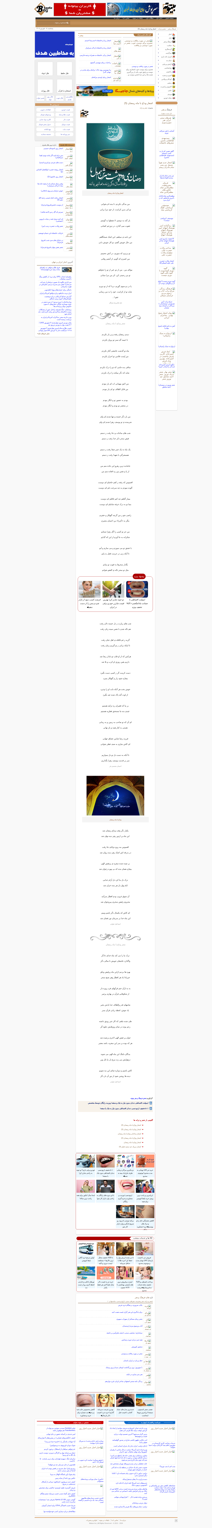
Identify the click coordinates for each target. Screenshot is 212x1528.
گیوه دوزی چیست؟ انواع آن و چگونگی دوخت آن (166, 282)
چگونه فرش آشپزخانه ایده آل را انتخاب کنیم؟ (166, 366)
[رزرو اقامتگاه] (115, 91)
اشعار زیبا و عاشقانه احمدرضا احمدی (98, 41)
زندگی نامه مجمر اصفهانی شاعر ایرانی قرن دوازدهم (123, 1381)
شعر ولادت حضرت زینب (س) (52, 226)
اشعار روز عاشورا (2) (55, 177)
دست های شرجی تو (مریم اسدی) (51, 163)
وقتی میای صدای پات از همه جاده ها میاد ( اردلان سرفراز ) (50, 185)
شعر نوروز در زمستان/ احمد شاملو (166, 386)
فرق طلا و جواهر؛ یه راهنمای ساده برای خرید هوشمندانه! (50, 268)
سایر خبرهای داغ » (43, 333)
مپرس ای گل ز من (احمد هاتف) (52, 212)
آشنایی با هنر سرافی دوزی (166, 132)
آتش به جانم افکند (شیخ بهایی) (166, 327)
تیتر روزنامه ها (65, 134)
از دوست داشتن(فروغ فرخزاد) (52, 205)
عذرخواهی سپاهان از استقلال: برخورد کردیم (59, 1449)
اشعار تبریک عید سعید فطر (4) (130, 1147)
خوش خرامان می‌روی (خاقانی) (52, 191)
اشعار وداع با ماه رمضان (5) (138, 103)
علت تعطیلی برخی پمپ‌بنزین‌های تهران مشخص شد (128, 1464)
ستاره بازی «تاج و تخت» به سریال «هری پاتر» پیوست (91, 1442)
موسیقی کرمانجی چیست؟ (166, 219)
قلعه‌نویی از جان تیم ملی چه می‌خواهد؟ (61, 1465)
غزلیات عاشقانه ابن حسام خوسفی (50, 233)
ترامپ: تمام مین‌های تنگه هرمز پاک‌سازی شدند (130, 1507)
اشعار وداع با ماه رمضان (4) (131, 1125)
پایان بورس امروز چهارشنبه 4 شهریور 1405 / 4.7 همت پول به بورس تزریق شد (55, 324)
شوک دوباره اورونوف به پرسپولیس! (62, 1445)
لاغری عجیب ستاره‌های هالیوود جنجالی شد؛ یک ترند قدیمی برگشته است (90, 1500)
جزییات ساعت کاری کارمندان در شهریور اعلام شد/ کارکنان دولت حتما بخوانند (162, 1445)
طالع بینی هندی (69, 98)
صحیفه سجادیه (46, 134)
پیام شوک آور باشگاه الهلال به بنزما (62, 1474)
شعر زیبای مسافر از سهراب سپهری (129, 1319)
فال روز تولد (50, 98)
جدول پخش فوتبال (45, 124)
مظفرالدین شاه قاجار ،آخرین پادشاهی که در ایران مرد (166, 198)
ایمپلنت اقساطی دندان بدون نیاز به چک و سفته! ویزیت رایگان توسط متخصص (118, 1103)
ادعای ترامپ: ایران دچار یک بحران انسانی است (130, 1446)
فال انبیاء (45, 73)
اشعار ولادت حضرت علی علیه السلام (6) (167, 262)
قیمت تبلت (66, 129)
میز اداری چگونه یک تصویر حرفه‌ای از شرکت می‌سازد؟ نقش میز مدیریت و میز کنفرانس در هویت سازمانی (55, 284)
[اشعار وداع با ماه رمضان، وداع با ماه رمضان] (115, 156)
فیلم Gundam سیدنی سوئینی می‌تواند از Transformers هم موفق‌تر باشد (60, 1429)
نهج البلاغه (47, 129)
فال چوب (59, 98)
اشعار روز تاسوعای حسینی (53, 148)
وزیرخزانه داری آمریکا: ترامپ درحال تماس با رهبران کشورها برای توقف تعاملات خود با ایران (128, 1451)
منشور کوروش (137, 1347)
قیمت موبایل (66, 124)
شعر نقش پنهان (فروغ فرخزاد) (52, 247)
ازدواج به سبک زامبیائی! (166, 346)
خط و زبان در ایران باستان (132, 1361)
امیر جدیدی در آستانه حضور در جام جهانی (60, 1434)
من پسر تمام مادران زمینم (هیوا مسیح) (167, 177)
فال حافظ (64, 73)
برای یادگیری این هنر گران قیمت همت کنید (127, 1312)
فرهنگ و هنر (172, 29)
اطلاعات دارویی (45, 110)
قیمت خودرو (66, 110)
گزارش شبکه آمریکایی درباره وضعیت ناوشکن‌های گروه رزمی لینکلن (57, 297)
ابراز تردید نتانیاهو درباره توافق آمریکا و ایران (55, 293)
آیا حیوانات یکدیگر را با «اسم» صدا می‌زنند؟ (60, 1442)
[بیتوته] (43, 15)
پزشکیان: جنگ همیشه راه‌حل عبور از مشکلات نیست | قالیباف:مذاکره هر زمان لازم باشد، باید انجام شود (54, 312)
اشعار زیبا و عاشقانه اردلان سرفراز (98, 48)
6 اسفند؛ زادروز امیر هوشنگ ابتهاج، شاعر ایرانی (166, 241)
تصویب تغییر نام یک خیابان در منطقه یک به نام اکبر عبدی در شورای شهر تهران (129, 1468)
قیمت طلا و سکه (64, 115)
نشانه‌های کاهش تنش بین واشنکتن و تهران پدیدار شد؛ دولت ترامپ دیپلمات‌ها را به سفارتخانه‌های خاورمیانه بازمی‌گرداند (162, 1489)
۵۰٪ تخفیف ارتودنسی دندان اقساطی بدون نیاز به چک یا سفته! (124, 1108)
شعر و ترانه (162, 29)
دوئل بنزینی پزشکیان (139, 1503)
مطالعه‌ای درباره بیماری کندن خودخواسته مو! (59, 1511)
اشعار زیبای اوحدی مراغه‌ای (101, 77)
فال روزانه (45, 91)
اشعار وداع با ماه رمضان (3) (131, 1129)
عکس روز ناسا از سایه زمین (65, 1478)
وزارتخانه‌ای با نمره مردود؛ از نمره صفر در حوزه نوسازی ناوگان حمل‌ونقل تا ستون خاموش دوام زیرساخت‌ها (56, 304)
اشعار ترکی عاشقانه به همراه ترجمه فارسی (95, 55)
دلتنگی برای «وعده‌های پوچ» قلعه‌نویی (57, 290)
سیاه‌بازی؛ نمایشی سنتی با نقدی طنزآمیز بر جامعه (124, 1333)
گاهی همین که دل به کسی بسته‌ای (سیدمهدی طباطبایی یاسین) (166, 154)
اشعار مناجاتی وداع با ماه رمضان (129, 1134)
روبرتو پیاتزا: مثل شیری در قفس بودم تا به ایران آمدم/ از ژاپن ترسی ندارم (58, 1469)
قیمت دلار (66, 119)
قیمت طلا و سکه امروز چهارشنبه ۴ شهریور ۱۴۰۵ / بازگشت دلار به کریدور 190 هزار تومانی (54, 329)
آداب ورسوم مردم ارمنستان (132, 1326)
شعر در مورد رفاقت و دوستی (142, 66)
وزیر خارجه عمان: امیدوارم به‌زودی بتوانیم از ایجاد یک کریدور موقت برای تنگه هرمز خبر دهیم (128, 1429)
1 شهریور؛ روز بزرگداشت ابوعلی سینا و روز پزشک (124, 1367)
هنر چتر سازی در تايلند (134, 1374)
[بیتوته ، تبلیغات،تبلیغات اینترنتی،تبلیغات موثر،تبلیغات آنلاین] (80, 9)
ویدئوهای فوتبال (45, 115)
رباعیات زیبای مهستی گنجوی (100, 63)
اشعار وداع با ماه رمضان (132, 1142)
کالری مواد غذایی (45, 119)
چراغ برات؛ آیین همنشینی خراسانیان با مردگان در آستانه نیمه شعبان (167, 305)
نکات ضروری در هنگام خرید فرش (130, 1305)
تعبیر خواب (40, 98)
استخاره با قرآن (64, 91)
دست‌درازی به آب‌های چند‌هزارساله (135, 1479)
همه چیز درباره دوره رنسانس (132, 1340)
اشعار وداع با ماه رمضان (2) (131, 1138)
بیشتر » (80, 35)
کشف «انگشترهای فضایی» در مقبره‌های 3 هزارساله (56, 1438)
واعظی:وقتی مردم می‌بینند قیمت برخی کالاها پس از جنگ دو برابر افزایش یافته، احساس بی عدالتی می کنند (128, 1491)
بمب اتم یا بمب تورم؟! (167, 1466)
